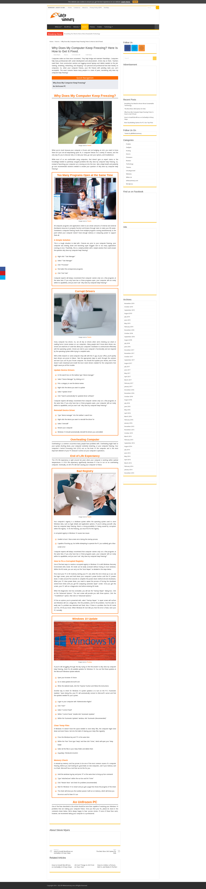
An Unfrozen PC (59, 86)
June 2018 (127, 346)
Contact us (77, 7)
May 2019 (127, 323)
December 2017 (129, 350)
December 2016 (129, 390)
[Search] (157, 7)
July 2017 (127, 366)
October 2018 (128, 333)
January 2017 (128, 386)
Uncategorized (130, 170)
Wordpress (129, 184)
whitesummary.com (132, 180)
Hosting (128, 150)
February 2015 (128, 440)
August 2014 (128, 446)
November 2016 (129, 393)
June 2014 (127, 453)
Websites (76, 27)
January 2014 (128, 469)
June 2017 (127, 370)
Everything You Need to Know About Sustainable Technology (82, 34)
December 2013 (129, 473)
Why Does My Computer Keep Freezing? (69, 83)
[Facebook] (142, 7)
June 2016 (127, 406)
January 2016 (128, 423)
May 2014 (127, 456)
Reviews (128, 160)
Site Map (106, 7)
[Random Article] (157, 26)
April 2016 (127, 413)
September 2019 (129, 310)
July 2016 (127, 403)
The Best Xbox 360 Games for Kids (106, 851)
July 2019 (127, 317)
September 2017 (129, 360)
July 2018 (127, 343)
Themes (92, 27)
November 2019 (129, 303)
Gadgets (128, 147)
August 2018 (128, 340)
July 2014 (127, 450)
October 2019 (128, 307)
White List (58, 27)
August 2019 (128, 313)
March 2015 (128, 436)
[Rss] (140, 7)
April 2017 (127, 376)
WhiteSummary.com (69, 885)
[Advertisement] (118, 16)
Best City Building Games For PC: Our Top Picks (138, 122)
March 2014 (128, 463)
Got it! (135, 2)
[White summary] (62, 16)
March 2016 (128, 416)
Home (70, 7)
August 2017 (128, 363)
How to (84, 27)
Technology (107, 27)
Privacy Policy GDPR (96, 7)
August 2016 (128, 400)
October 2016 (128, 396)
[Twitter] (144, 7)
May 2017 (127, 373)
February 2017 (128, 383)
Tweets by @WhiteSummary (133, 133)
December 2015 (129, 426)
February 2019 (128, 327)
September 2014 (129, 443)
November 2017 (129, 353)
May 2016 (127, 410)
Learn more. (125, 2)
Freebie (99, 27)
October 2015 (128, 433)
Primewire (129, 157)
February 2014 (128, 466)
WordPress (67, 27)
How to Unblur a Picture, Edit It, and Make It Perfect (107, 866)
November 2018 (129, 330)
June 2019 (127, 320)
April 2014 (127, 459)
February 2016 (128, 420)
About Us (85, 7)
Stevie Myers (57, 55)
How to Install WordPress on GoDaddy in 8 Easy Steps (63, 851)
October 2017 (128, 356)
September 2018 (129, 337)
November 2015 (129, 430)
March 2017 (128, 380)
